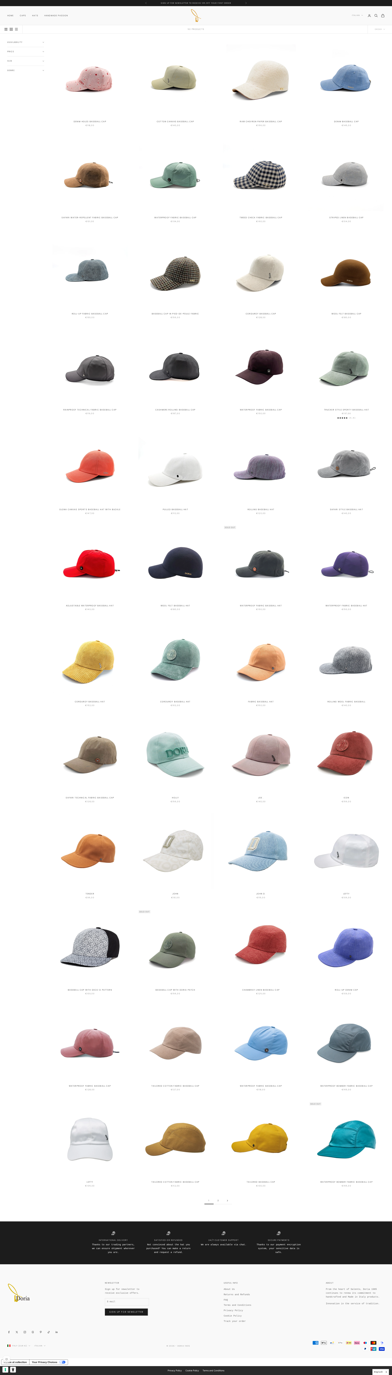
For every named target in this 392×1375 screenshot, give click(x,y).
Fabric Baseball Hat (261, 701)
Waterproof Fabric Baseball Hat (261, 605)
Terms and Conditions (237, 1305)
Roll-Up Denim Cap (346, 990)
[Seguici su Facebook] (8, 1332)
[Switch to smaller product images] (11, 29)
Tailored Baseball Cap (261, 1182)
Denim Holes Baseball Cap (90, 121)
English (378, 1372)
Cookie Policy (233, 1316)
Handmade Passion (56, 15)
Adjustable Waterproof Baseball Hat (90, 605)
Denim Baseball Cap (346, 121)
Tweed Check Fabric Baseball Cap (261, 217)
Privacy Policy (233, 1310)
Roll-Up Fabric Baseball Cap (90, 313)
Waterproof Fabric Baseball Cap (175, 217)
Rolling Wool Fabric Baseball (347, 701)
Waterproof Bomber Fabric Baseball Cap (346, 1086)
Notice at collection (15, 1362)
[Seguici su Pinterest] (40, 1332)
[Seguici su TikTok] (48, 1332)
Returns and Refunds (237, 1294)
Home (10, 15)
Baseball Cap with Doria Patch (175, 990)
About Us (229, 1289)
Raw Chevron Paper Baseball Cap (261, 121)
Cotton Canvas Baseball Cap (175, 121)
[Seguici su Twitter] (16, 1332)
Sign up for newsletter (126, 1311)
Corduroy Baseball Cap (261, 313)
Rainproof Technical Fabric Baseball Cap (90, 409)
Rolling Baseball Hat (261, 509)
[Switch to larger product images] (6, 29)
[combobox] (380, 1372)
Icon (346, 797)
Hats (35, 15)
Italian (356, 15)
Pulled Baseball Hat (175, 509)
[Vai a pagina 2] (227, 1200)
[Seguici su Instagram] (24, 1332)
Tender (90, 893)
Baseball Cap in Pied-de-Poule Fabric (175, 313)
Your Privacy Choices (44, 1362)
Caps (23, 15)
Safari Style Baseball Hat (346, 509)
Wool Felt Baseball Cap (346, 313)
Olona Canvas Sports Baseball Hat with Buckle (90, 509)
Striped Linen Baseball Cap (346, 217)
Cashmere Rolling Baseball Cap (175, 409)
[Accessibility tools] (13, 1370)
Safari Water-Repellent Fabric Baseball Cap (90, 217)
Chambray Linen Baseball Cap (261, 990)
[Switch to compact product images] (16, 29)
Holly (175, 797)
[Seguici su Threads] (32, 1332)
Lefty (346, 893)
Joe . (261, 797)
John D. (261, 893)
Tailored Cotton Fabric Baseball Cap (175, 1086)
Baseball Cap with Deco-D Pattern (90, 990)
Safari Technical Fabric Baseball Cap (90, 797)
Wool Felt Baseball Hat (175, 605)
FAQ (226, 1300)
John (175, 893)
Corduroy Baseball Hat (90, 701)
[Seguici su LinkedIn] (56, 1332)
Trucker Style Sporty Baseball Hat (346, 409)
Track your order (235, 1321)
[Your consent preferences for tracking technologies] (5, 1370)
